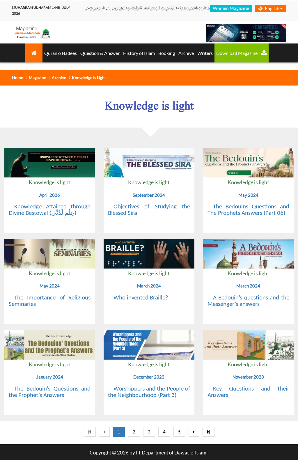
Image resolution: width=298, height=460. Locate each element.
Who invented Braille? (140, 298)
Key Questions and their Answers (248, 392)
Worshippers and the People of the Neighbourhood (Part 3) (149, 392)
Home (17, 77)
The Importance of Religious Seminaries (50, 301)
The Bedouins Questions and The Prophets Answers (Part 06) (248, 210)
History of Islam (139, 53)
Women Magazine (231, 8)
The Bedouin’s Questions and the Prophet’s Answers (50, 392)
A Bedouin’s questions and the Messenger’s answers (248, 301)
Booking (166, 53)
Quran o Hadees (60, 53)
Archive (186, 53)
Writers (205, 53)
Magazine (37, 77)
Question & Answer (100, 53)
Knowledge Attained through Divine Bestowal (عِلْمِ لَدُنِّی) (50, 210)
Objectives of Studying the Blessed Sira (149, 210)
